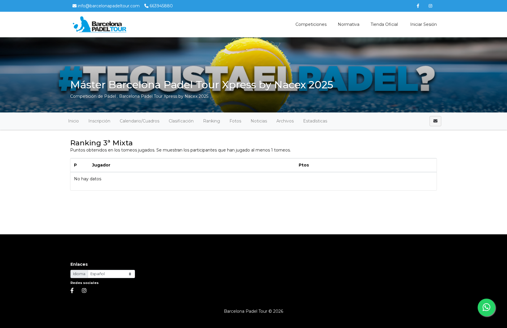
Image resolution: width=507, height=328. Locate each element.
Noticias (259, 121)
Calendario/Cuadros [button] (139, 121)
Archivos (285, 121)
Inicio (73, 121)
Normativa (348, 24)
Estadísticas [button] (315, 121)
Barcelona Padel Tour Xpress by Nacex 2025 (163, 96)
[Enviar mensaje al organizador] (435, 121)
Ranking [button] (211, 121)
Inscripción (99, 121)
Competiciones (311, 24)
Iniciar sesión (423, 24)
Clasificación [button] (181, 121)
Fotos (235, 121)
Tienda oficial (384, 24)
